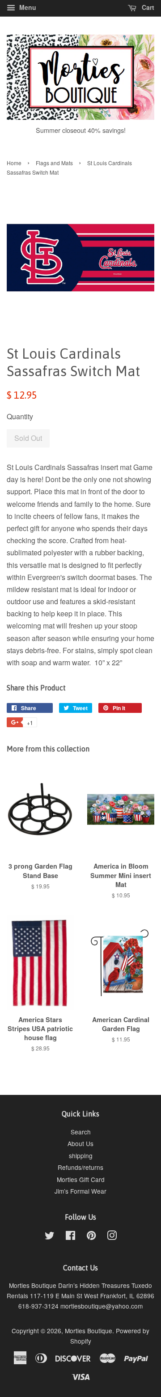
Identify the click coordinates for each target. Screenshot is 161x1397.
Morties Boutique (88, 1330)
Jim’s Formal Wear (80, 1190)
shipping (81, 1155)
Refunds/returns (80, 1167)
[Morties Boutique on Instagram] (112, 1236)
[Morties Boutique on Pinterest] (91, 1236)
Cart (147, 7)
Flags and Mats (54, 163)
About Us (80, 1143)
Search (81, 1131)
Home (14, 163)
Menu (26, 7)
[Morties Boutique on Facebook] (70, 1236)
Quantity (20, 416)
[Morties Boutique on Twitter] (50, 1236)
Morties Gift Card (81, 1179)
